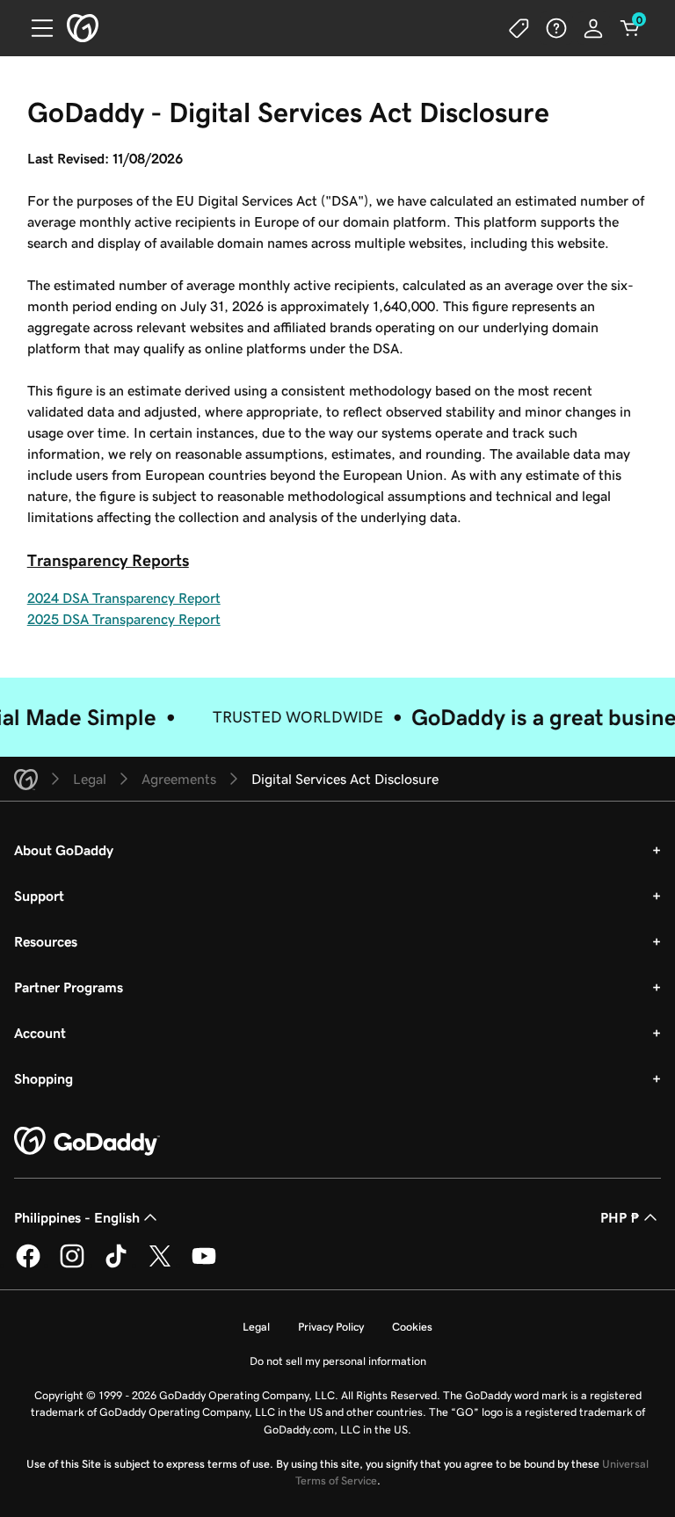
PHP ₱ (620, 1217)
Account (40, 1033)
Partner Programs (68, 987)
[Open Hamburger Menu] (35, 28)
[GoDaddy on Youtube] (204, 1265)
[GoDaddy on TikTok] (116, 1265)
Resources (45, 941)
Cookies (412, 1326)
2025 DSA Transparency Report (124, 619)
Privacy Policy (331, 1326)
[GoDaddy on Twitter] (160, 1265)
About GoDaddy (63, 850)
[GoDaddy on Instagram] (72, 1265)
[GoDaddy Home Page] (87, 1142)
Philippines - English (77, 1217)
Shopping (43, 1078)
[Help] (556, 28)
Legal (256, 1326)
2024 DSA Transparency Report (124, 598)
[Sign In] (593, 28)
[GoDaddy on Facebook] (28, 1265)
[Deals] (519, 28)
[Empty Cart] (630, 28)
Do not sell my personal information (338, 1361)
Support (39, 896)
